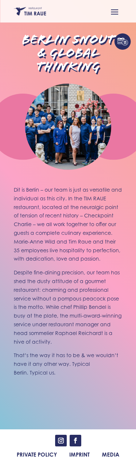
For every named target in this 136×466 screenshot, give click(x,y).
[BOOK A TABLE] (122, 41)
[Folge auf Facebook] (75, 440)
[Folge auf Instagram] (61, 440)
